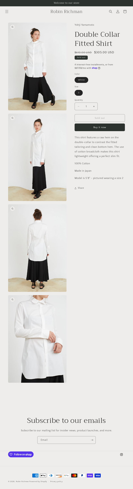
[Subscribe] (92, 440)
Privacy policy (56, 481)
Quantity (79, 100)
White (83, 80)
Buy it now (99, 127)
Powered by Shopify (38, 481)
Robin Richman (22, 481)
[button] (6, 11)
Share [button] (81, 188)
